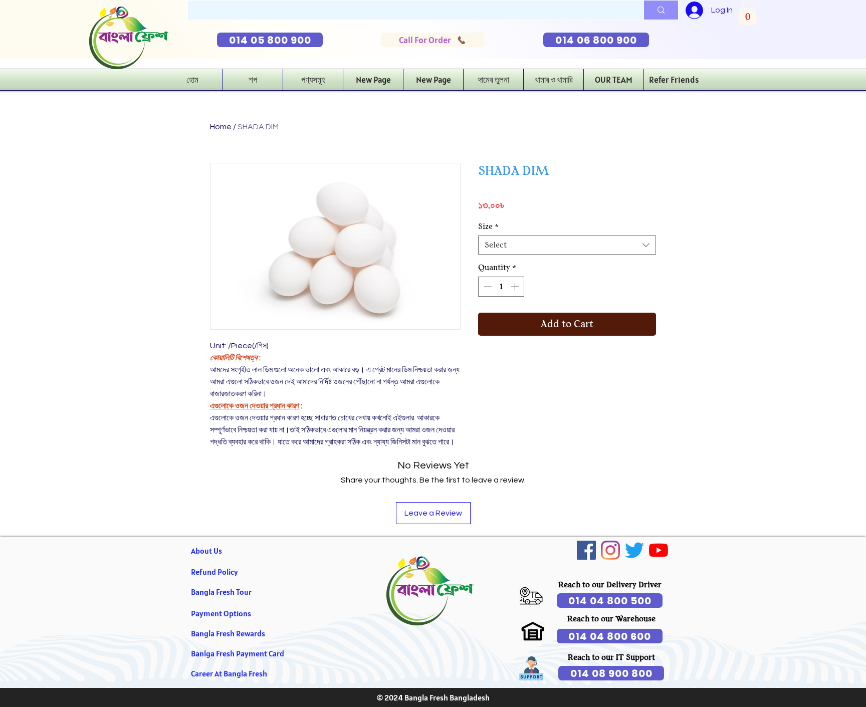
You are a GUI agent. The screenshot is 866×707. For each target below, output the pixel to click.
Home (221, 127)
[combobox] (567, 245)
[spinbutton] (501, 286)
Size (488, 226)
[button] (747, 12)
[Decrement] (487, 286)
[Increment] (516, 286)
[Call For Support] (531, 596)
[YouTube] (658, 550)
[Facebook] (586, 550)
